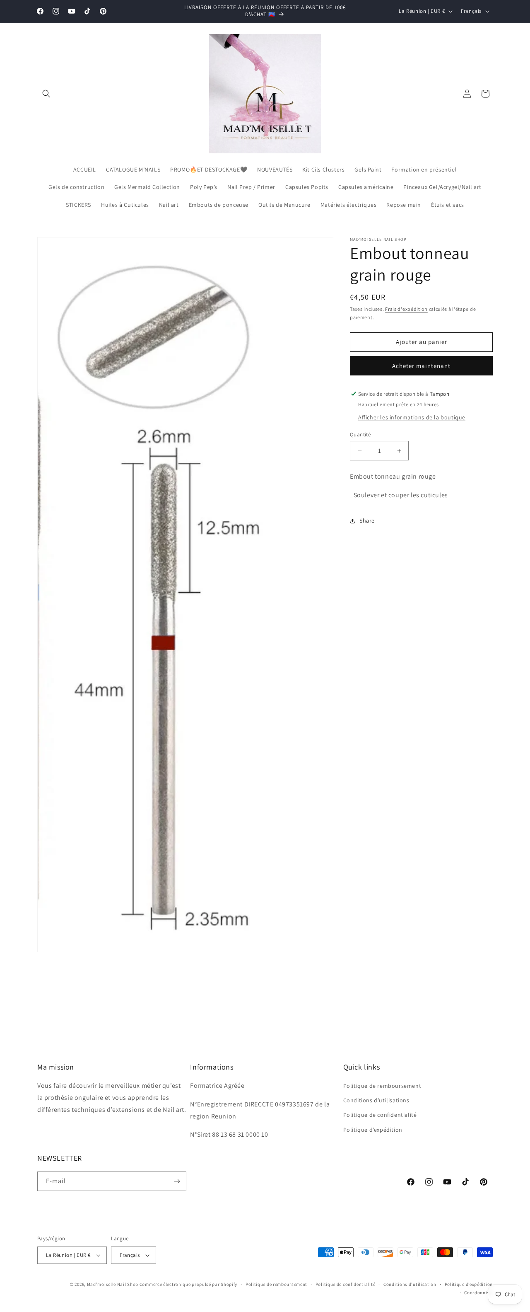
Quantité (360, 434)
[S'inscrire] (177, 1181)
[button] (46, 94)
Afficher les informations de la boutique (411, 417)
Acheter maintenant (421, 366)
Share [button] (367, 520)
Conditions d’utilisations (376, 1100)
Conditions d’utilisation (409, 1284)
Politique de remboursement (382, 1085)
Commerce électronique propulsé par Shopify (188, 1284)
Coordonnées (478, 1292)
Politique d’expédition (372, 1129)
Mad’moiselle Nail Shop (112, 1284)
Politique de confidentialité (380, 1115)
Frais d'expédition (406, 309)
